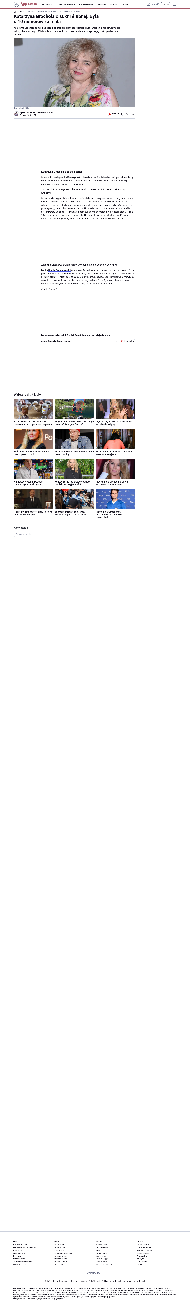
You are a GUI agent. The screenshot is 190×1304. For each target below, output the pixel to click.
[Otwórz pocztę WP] (148, 4)
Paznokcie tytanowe (144, 1247)
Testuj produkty (65, 4)
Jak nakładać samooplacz (22, 1262)
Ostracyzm (140, 1259)
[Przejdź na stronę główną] (16, 6)
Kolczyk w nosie (101, 1262)
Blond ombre (17, 1250)
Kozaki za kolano (60, 1244)
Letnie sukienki (59, 1250)
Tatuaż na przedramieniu (104, 1264)
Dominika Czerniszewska (38, 112)
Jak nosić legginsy (60, 1256)
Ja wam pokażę (82, 180)
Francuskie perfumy (20, 1244)
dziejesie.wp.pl (102, 335)
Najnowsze (47, 4)
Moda (113, 4)
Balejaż (98, 1250)
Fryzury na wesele (143, 1244)
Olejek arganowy (19, 1253)
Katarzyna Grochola (77, 177)
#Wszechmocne (86, 4)
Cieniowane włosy (102, 1247)
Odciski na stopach (20, 1264)
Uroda (125, 4)
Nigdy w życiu (101, 180)
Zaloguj (166, 4)
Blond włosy (17, 1256)
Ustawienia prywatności (133, 1281)
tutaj (61, 1299)
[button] (155, 4)
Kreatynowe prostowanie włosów (24, 1247)
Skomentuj (117, 113)
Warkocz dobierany (143, 1253)
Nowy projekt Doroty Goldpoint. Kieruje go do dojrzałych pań (87, 264)
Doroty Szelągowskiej (59, 270)
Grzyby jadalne (142, 1262)
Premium (102, 4)
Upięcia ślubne (142, 1256)
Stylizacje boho (59, 1264)
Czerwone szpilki (101, 1253)
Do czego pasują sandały (63, 1253)
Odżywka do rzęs (101, 1244)
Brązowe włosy (101, 1256)
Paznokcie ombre (19, 1259)
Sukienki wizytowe (60, 1262)
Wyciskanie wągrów (102, 1259)
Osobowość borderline (144, 1250)
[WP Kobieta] (31, 4)
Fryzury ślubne (59, 1247)
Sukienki (139, 1264)
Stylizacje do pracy (60, 1259)
